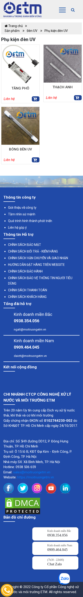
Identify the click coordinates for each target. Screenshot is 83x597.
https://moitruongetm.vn (35, 477)
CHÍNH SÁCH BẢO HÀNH (25, 271)
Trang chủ (15, 26)
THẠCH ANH (63, 87)
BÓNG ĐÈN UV (20, 149)
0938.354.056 (26, 320)
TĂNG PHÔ (20, 88)
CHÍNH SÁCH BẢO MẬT (24, 245)
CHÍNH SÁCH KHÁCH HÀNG (27, 297)
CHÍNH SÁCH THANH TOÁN (27, 290)
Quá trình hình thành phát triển (30, 221)
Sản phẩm (12, 31)
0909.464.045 (26, 347)
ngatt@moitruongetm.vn (30, 329)
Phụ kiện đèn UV (56, 31)
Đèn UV (32, 31)
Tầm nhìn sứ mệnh (21, 214)
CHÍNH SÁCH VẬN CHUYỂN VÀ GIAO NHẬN (38, 258)
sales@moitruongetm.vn (31, 472)
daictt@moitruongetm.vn (30, 356)
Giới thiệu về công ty (22, 207)
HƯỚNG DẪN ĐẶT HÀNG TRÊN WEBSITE (36, 265)
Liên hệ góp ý (17, 227)
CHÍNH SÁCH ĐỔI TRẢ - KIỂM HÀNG (33, 251)
